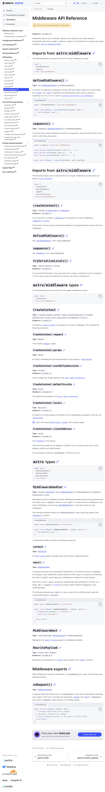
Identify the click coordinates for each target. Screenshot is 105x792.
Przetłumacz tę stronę (56, 748)
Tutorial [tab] (9, 11)
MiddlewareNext (66, 492)
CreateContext (51, 210)
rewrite (57, 585)
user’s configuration (75, 378)
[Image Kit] (16, 780)
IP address (40, 441)
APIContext (65, 210)
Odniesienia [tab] (10, 20)
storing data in (58, 422)
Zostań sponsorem (82, 765)
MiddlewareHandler (49, 85)
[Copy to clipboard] (100, 64)
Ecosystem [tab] (10, 24)
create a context (49, 325)
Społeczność (67, 765)
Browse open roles (89, 734)
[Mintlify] (7, 786)
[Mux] (4, 780)
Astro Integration (45, 179)
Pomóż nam (54, 765)
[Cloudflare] (9, 773)
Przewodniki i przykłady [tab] (15, 15)
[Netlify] (8, 760)
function (41, 221)
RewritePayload (58, 635)
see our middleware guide (51, 44)
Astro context (40, 556)
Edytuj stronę (39, 748)
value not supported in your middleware (77, 96)
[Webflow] (9, 766)
